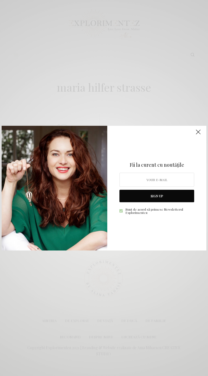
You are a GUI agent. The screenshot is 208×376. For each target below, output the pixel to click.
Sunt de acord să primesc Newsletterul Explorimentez (154, 211)
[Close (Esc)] (198, 134)
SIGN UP (157, 196)
